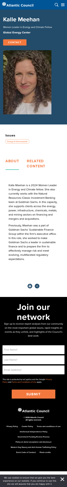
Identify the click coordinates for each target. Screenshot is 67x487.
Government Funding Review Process (34, 436)
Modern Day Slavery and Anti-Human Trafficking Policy (33, 447)
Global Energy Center (16, 32)
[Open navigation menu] (62, 4)
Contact (15, 42)
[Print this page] (30, 286)
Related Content (36, 163)
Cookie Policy (27, 426)
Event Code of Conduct (26, 452)
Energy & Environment (17, 141)
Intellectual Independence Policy (33, 431)
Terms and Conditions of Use (24, 382)
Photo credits (45, 452)
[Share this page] (37, 286)
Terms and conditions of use (49, 426)
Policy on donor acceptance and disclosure (34, 442)
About (12, 160)
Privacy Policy (12, 426)
